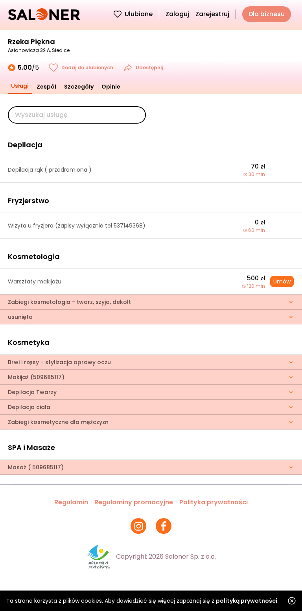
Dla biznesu (267, 14)
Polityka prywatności (213, 502)
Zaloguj (177, 14)
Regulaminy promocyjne (133, 502)
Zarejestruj (212, 14)
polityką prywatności (246, 601)
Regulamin (71, 502)
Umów (282, 281)
